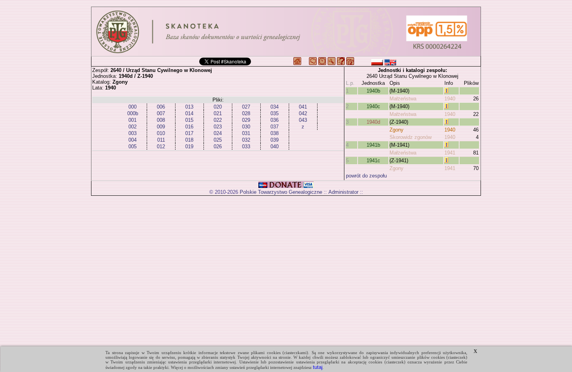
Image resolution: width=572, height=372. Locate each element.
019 (189, 146)
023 (218, 127)
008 (161, 120)
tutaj (318, 367)
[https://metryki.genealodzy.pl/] (286, 31)
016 (189, 127)
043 (303, 120)
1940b (373, 91)
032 (246, 140)
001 (132, 120)
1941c (373, 160)
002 (132, 127)
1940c (373, 106)
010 (161, 133)
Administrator (343, 192)
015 (189, 120)
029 (246, 120)
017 (189, 133)
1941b (373, 145)
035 (274, 113)
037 (274, 127)
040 (274, 146)
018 (189, 140)
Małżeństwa (403, 99)
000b (132, 113)
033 (246, 146)
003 (132, 133)
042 (303, 113)
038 (274, 133)
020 (218, 107)
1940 (449, 99)
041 (303, 107)
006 (161, 107)
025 (218, 140)
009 (161, 127)
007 (161, 113)
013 (189, 107)
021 (218, 113)
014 (189, 113)
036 (274, 120)
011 (161, 140)
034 (274, 107)
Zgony (397, 130)
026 (218, 146)
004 (132, 140)
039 (274, 140)
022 (218, 120)
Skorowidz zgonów (411, 137)
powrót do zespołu (366, 176)
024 (218, 133)
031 (246, 133)
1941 (449, 153)
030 (246, 127)
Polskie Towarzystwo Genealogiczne (281, 192)
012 (161, 146)
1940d (373, 122)
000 (132, 107)
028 (246, 113)
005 (132, 146)
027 (246, 107)
